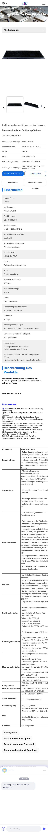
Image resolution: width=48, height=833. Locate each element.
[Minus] (44, 770)
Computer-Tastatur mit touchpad (20, 750)
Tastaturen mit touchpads (17, 738)
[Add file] (3, 829)
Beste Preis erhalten (13, 174)
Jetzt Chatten (35, 174)
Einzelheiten (12, 182)
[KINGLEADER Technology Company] (25, 3)
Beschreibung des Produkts (35, 184)
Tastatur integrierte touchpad (19, 744)
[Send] (44, 829)
